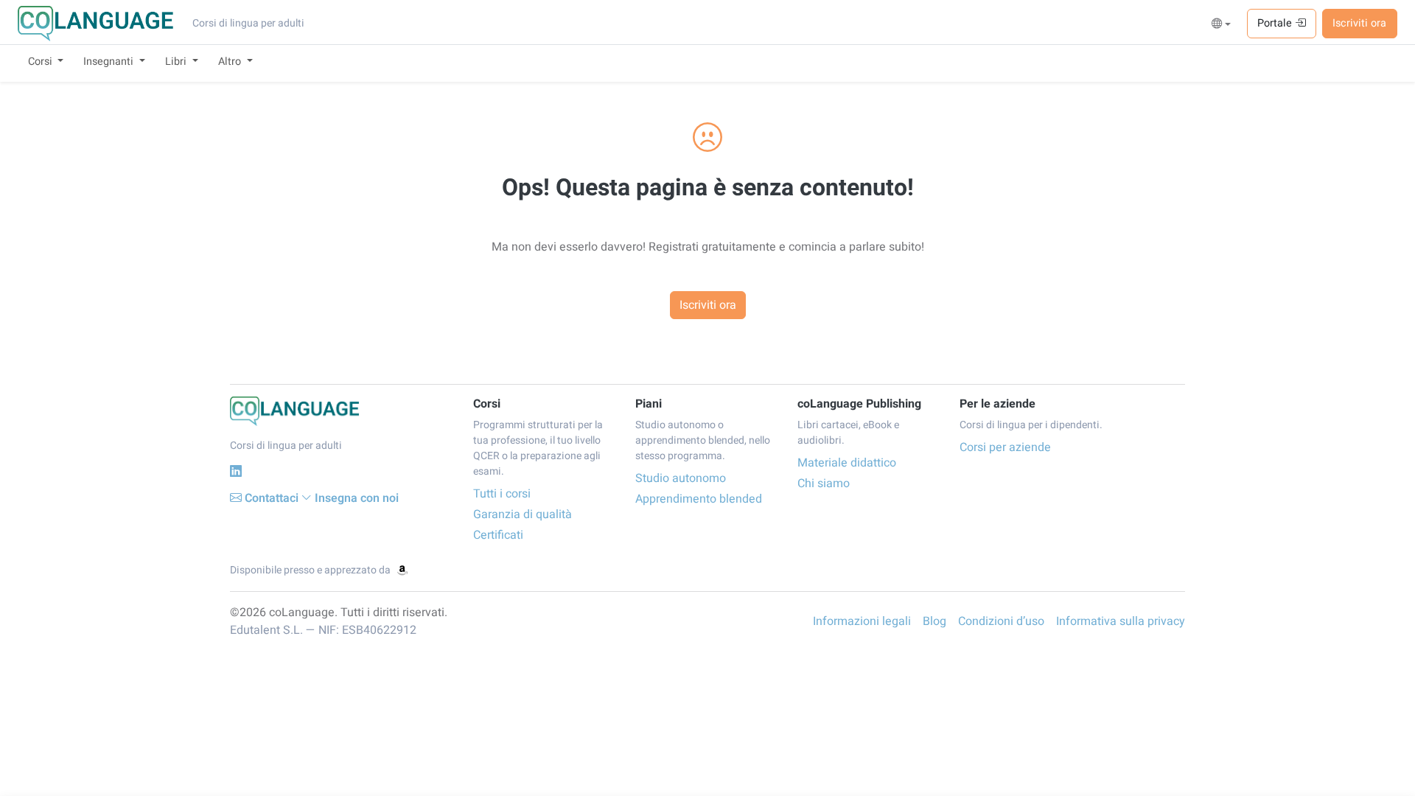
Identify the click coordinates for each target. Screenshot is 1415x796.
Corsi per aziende (1005, 447)
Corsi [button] (41, 61)
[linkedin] (236, 471)
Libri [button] (177, 61)
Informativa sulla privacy (1120, 621)
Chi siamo (823, 483)
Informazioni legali (862, 621)
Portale (1276, 23)
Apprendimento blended (698, 499)
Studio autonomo (680, 478)
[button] (1221, 24)
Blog (934, 621)
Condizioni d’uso (1001, 621)
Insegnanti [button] (109, 61)
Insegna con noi (357, 498)
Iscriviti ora (1359, 23)
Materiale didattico (846, 463)
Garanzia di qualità (522, 514)
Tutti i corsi (502, 494)
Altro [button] (231, 61)
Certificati (498, 535)
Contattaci (271, 498)
